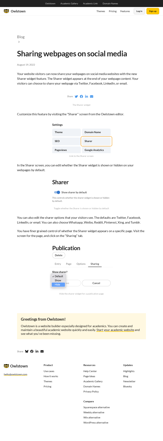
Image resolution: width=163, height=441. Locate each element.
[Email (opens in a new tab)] (42, 351)
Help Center (90, 371)
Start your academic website (115, 330)
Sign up (152, 11)
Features (125, 11)
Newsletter (129, 381)
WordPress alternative (95, 422)
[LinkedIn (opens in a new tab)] (37, 351)
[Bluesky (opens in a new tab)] (26, 351)
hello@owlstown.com (15, 374)
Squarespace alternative (96, 407)
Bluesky (127, 386)
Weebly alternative (93, 412)
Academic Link (90, 3)
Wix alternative (91, 417)
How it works (51, 376)
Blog (125, 376)
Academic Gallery (69, 3)
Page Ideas (89, 376)
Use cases (49, 371)
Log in (139, 11)
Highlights (129, 371)
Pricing (113, 11)
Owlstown (50, 3)
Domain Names (110, 3)
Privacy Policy (91, 391)
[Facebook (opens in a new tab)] (31, 351)
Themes (100, 11)
